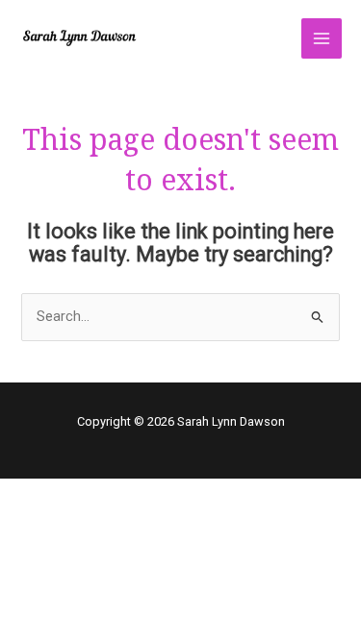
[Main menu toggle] (321, 38)
